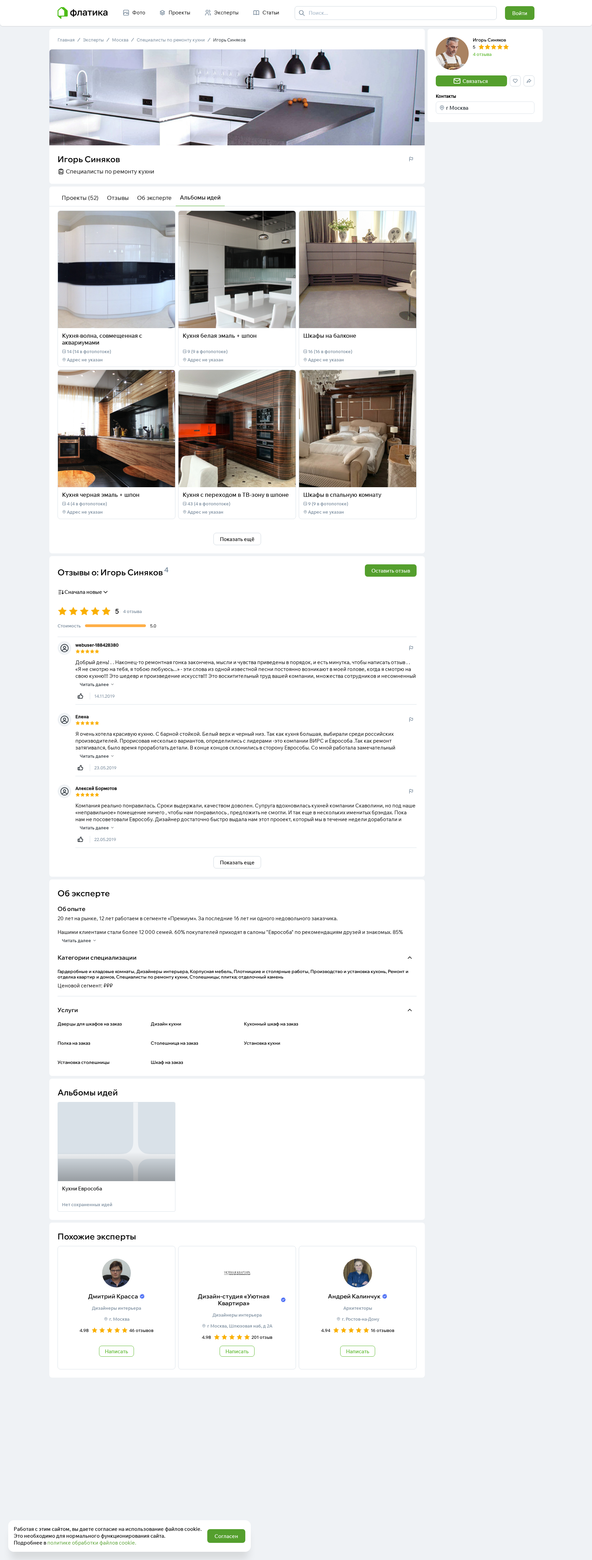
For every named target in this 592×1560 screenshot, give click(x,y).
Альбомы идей (200, 197)
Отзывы (118, 197)
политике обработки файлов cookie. (91, 1542)
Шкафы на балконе (329, 335)
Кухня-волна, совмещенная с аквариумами (102, 339)
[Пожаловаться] (411, 159)
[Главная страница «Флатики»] (83, 13)
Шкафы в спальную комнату (342, 494)
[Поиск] (302, 13)
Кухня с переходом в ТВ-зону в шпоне (236, 494)
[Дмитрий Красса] (116, 1307)
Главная (66, 40)
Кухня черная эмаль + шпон (100, 494)
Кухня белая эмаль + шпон (220, 335)
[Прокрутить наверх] (580, 1548)
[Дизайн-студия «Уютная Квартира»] (237, 1307)
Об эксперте (154, 197)
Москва (120, 40)
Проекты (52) (80, 197)
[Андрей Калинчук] (357, 1307)
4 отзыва (482, 54)
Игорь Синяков (229, 40)
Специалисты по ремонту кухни (171, 40)
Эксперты (93, 40)
